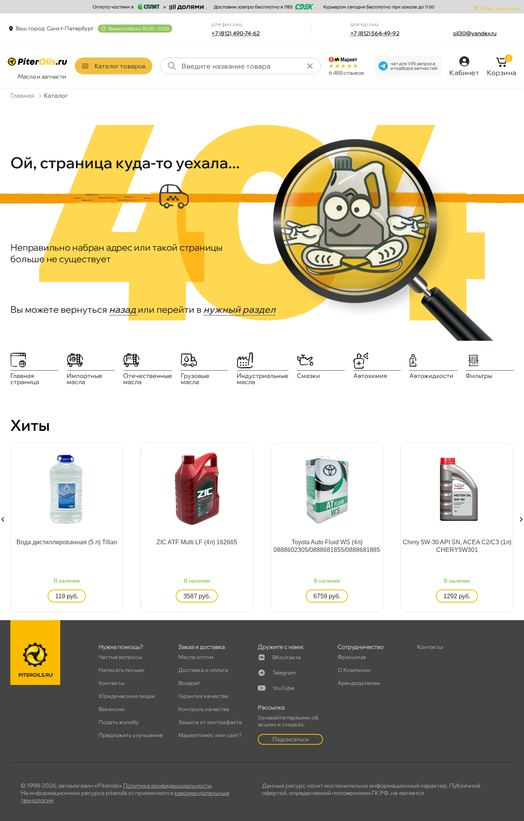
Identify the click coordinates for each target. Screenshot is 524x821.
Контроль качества (203, 709)
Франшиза (352, 657)
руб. (66, 596)
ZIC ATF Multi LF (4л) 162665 (197, 542)
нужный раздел (239, 309)
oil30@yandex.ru (474, 33)
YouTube (283, 688)
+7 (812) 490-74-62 (235, 33)
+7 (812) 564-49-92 (374, 33)
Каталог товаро (119, 66)
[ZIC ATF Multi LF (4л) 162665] (197, 488)
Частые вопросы (120, 657)
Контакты (111, 683)
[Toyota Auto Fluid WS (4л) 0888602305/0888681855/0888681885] (327, 488)
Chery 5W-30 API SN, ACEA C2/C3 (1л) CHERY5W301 (457, 546)
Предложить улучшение (131, 735)
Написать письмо (122, 670)
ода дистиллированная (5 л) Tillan (66, 542)
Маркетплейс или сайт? (210, 735)
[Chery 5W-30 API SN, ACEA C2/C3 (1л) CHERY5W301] (457, 488)
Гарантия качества (203, 696)
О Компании (354, 670)
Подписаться (290, 739)
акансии (112, 709)
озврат (189, 683)
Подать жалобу (119, 722)
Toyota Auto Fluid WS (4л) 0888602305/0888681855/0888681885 (327, 546)
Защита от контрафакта (210, 722)
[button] (2, 519)
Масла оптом (195, 657)
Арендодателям (359, 683)
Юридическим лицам (127, 696)
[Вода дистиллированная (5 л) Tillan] (67, 488)
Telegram (284, 672)
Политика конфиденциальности (167, 785)
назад (123, 309)
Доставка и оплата (203, 670)
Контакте (286, 657)
